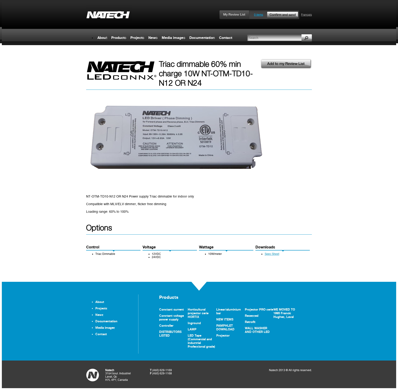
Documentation (202, 38)
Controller (166, 325)
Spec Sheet (272, 254)
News (153, 38)
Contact (225, 38)
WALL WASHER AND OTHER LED (257, 330)
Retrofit (250, 322)
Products (118, 38)
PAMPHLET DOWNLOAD (225, 327)
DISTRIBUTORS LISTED (170, 333)
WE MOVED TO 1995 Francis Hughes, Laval (284, 313)
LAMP (192, 329)
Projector (223, 335)
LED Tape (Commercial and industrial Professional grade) (201, 341)
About (102, 38)
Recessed (251, 315)
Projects (137, 38)
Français (306, 14)
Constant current (171, 309)
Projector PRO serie (259, 309)
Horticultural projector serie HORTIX (198, 313)
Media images (173, 38)
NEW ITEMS (224, 319)
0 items (258, 14)
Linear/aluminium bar (228, 311)
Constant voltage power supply (171, 317)
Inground (194, 323)
